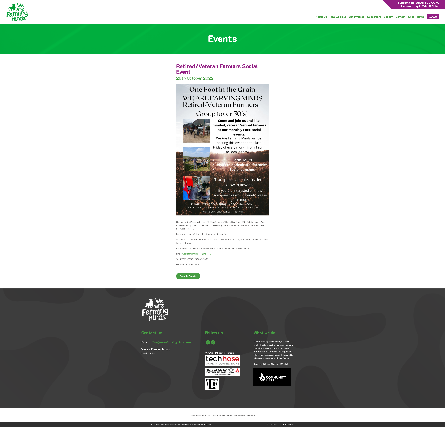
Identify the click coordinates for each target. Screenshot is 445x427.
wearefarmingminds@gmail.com (196, 253)
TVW (224, 415)
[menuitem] (321, 17)
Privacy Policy (232, 415)
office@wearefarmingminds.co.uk (170, 342)
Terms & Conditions (247, 415)
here (209, 424)
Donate (433, 17)
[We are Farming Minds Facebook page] (208, 342)
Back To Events (188, 276)
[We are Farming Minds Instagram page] (213, 342)
